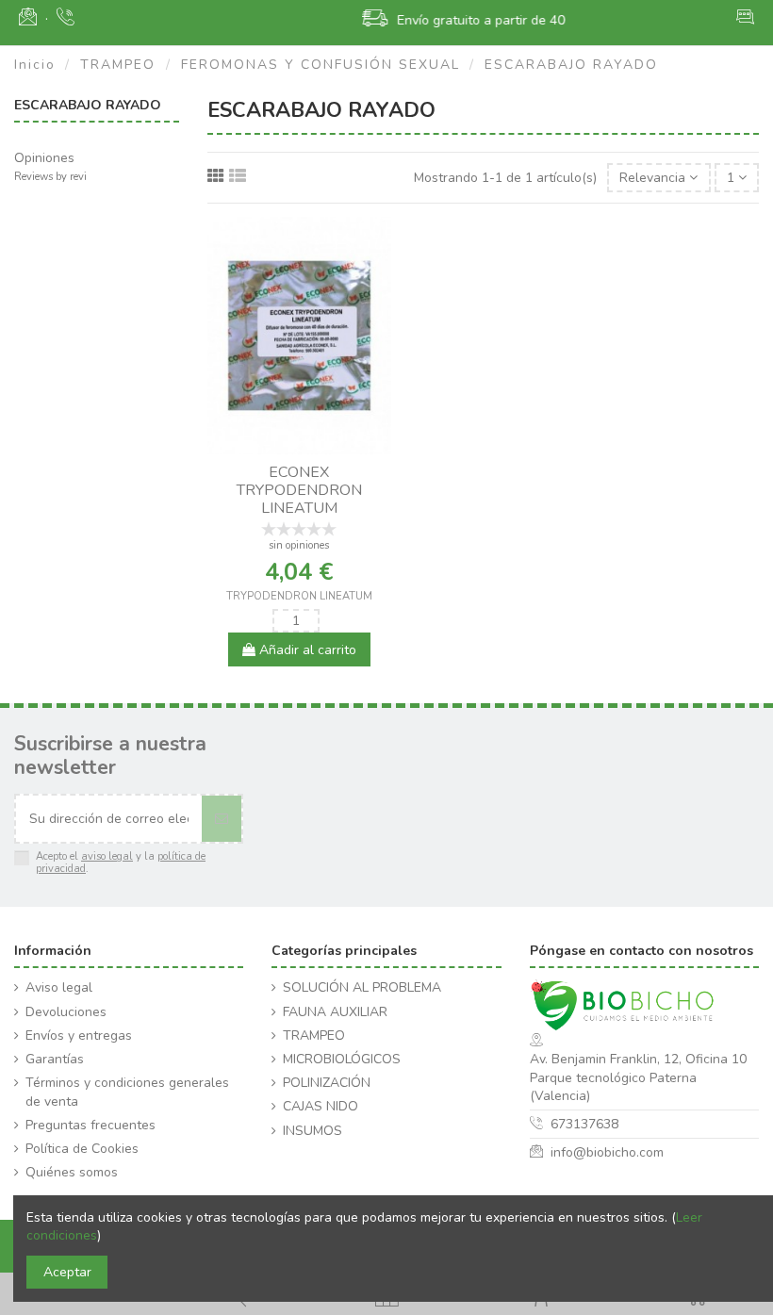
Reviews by (50, 177)
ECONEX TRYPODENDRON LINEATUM (299, 490)
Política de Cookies (82, 1149)
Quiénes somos (71, 1172)
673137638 (584, 1124)
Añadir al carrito (305, 650)
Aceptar (67, 1272)
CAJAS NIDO (320, 1106)
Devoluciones (66, 1012)
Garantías (54, 1059)
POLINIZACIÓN (326, 1083)
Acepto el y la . (121, 863)
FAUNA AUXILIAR (335, 1012)
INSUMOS (312, 1131)
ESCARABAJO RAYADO (87, 105)
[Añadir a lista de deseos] (285, 448)
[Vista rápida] (312, 448)
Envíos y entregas (78, 1035)
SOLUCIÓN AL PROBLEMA (362, 987)
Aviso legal (58, 987)
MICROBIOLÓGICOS (342, 1059)
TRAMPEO (314, 1035)
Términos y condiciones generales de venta (127, 1092)
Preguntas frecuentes (90, 1125)
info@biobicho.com (607, 1152)
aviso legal (107, 856)
